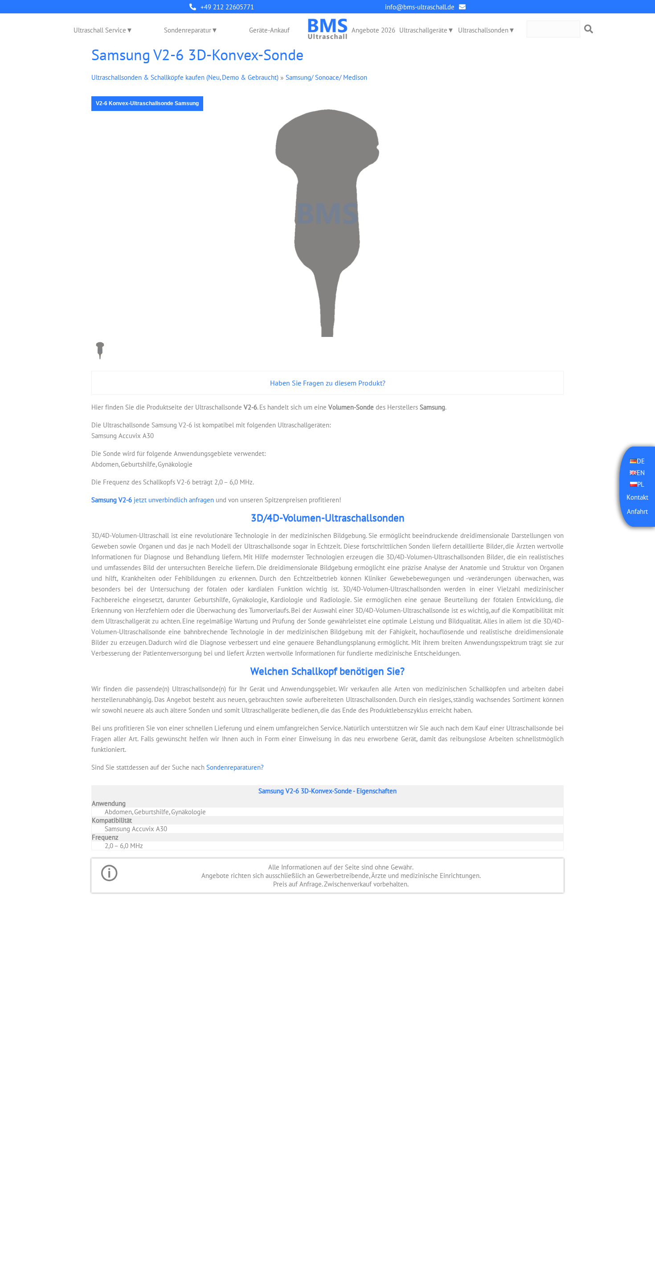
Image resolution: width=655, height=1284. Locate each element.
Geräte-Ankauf (269, 30)
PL (640, 484)
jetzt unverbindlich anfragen (152, 500)
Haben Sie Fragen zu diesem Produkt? (327, 382)
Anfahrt (637, 511)
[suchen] (588, 29)
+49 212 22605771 (227, 7)
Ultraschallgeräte (423, 30)
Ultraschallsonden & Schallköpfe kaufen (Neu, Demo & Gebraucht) (184, 77)
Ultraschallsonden (483, 30)
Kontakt (637, 497)
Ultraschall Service (100, 30)
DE (641, 461)
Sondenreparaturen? (235, 767)
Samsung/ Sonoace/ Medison (326, 77)
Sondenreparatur (187, 30)
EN (641, 472)
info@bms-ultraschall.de (419, 7)
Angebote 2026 (373, 30)
